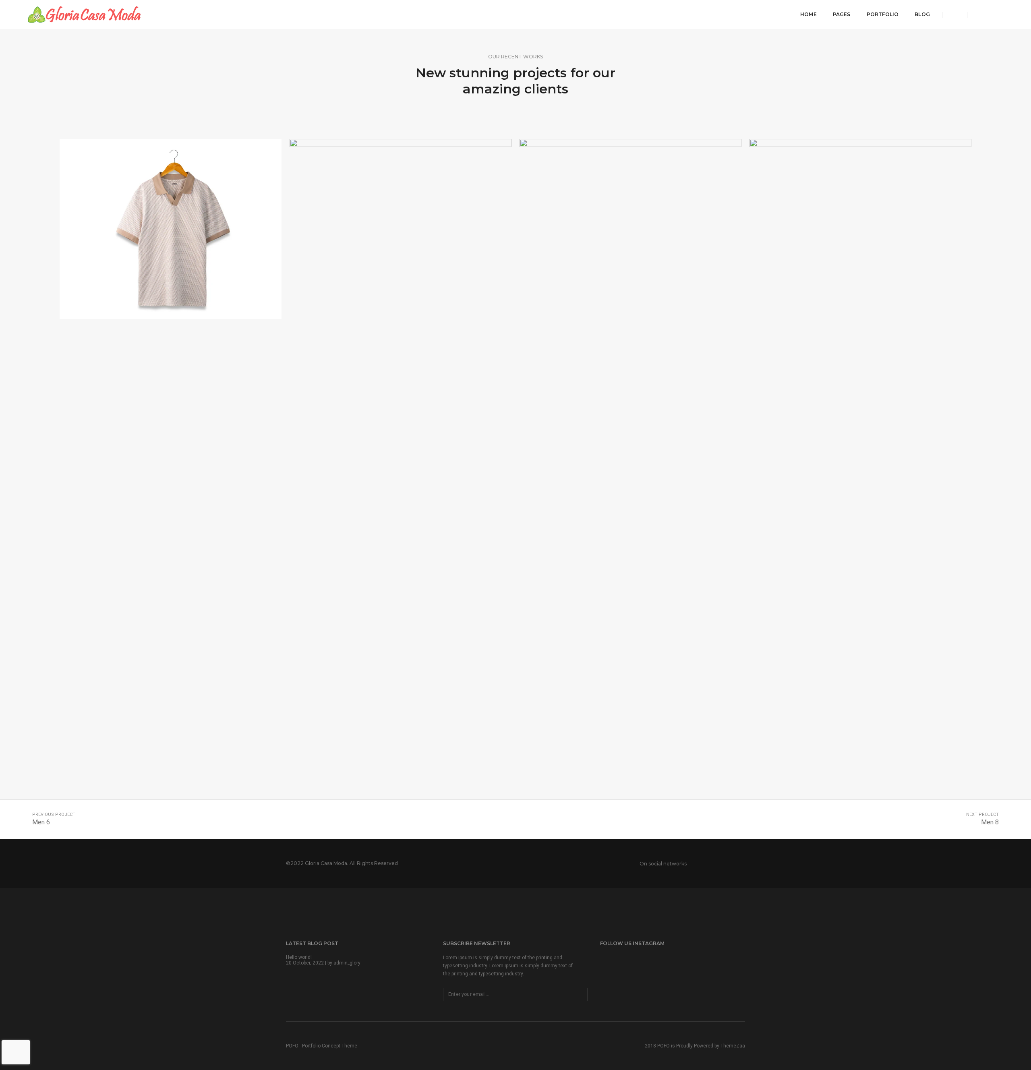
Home (808, 14)
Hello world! (299, 957)
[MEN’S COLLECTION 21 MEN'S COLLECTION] (171, 229)
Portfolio (883, 14)
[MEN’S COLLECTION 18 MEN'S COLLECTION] (860, 441)
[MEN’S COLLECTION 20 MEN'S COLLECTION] (400, 229)
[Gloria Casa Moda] (84, 14)
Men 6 (41, 822)
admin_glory (346, 963)
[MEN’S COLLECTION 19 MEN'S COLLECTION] (630, 229)
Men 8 (990, 822)
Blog (922, 14)
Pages (842, 14)
